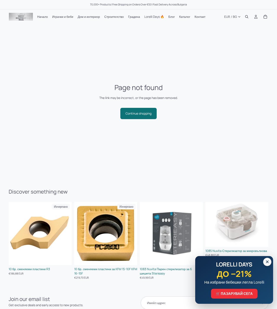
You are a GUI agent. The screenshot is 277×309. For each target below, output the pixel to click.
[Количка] (265, 16)
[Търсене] (246, 16)
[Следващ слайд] (196, 233)
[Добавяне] (262, 240)
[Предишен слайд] (146, 233)
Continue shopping (138, 113)
